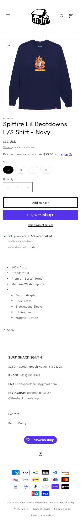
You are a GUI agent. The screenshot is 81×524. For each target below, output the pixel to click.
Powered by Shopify (45, 502)
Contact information (42, 515)
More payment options (40, 224)
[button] (8, 16)
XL (48, 171)
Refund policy (67, 502)
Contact (13, 414)
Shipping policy (62, 508)
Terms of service (41, 508)
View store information (23, 247)
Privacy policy (21, 508)
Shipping (7, 147)
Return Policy (17, 423)
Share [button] (11, 330)
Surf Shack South (24, 502)
